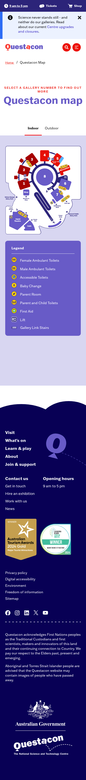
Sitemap (12, 598)
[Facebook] (7, 612)
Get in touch (15, 486)
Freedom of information (24, 592)
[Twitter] (36, 612)
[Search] (66, 47)
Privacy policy (16, 573)
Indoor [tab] (33, 128)
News (10, 508)
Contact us (16, 478)
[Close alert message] (79, 17)
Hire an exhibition (20, 493)
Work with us (16, 501)
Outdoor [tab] (51, 128)
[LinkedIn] (26, 612)
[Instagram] (17, 612)
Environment (15, 585)
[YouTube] (45, 612)
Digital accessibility (20, 579)
